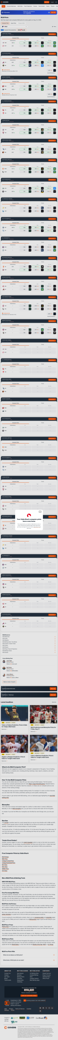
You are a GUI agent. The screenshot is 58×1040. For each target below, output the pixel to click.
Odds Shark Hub (37, 526)
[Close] (40, 512)
